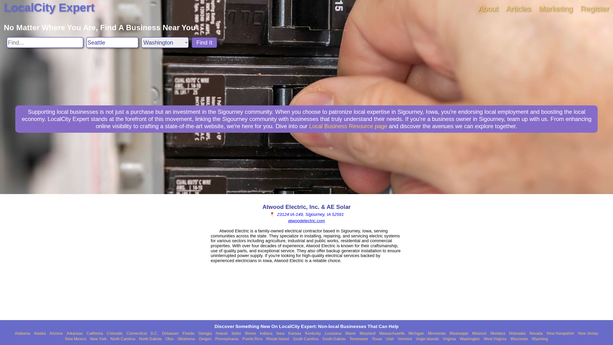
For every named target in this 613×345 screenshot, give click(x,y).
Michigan (416, 333)
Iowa (280, 333)
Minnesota (437, 333)
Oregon (205, 339)
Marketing (556, 8)
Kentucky (313, 333)
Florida (188, 333)
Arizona (56, 333)
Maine (350, 333)
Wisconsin (519, 339)
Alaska (40, 333)
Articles (518, 8)
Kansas (294, 333)
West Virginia (495, 339)
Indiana (266, 333)
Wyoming (540, 339)
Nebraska (517, 333)
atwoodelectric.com (306, 220)
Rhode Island (277, 339)
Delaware (170, 333)
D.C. (154, 333)
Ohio (169, 339)
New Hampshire (560, 333)
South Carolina (305, 339)
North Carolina (122, 339)
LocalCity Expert (49, 7)
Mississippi (458, 333)
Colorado (115, 333)
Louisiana (333, 333)
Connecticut (136, 333)
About (488, 8)
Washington (470, 339)
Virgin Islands (427, 339)
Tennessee (358, 339)
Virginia (449, 339)
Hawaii (222, 333)
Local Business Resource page (348, 126)
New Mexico (75, 339)
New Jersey (588, 333)
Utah (390, 339)
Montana (497, 333)
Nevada (536, 333)
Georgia (205, 333)
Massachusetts (392, 333)
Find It (204, 42)
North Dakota (150, 339)
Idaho (236, 333)
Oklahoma (186, 339)
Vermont (405, 339)
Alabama (22, 333)
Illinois (250, 333)
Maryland (367, 333)
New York (98, 339)
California (94, 333)
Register (594, 8)
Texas (377, 339)
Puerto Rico (252, 339)
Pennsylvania (226, 339)
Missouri (479, 333)
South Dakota (334, 339)
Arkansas (75, 333)
